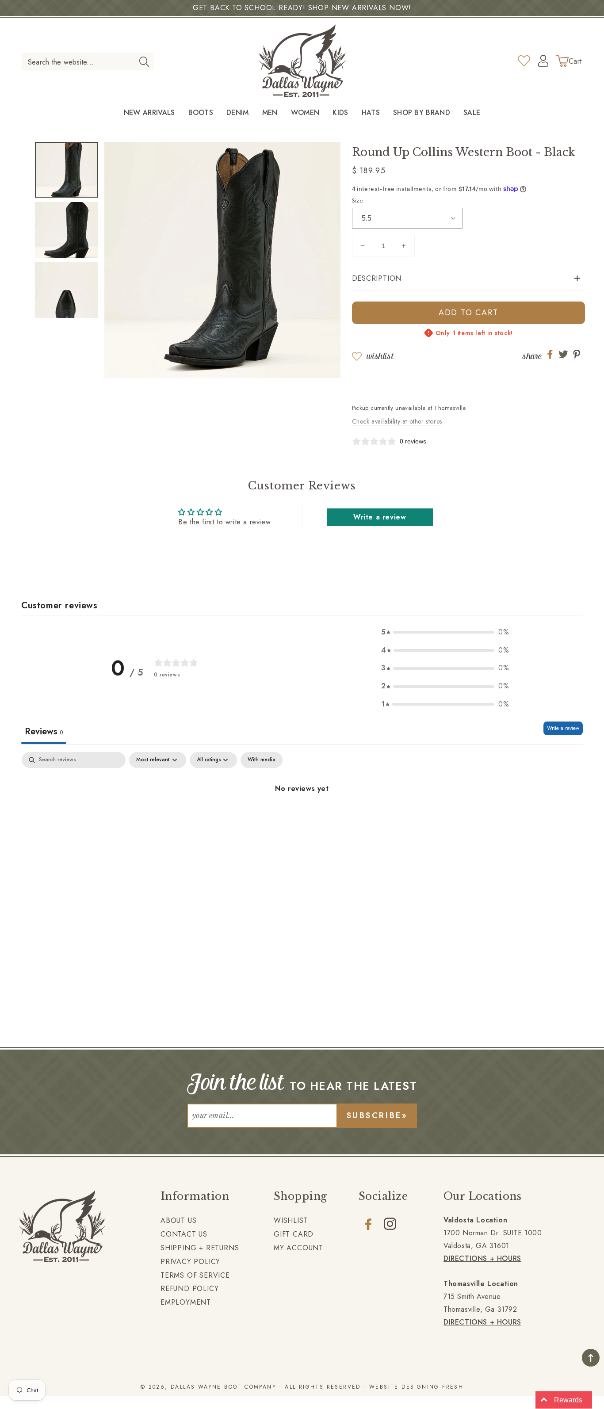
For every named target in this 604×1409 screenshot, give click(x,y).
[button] (468, 278)
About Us (178, 1220)
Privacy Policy (190, 1261)
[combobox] (87, 61)
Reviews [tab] (44, 731)
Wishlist (380, 356)
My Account (298, 1248)
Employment (186, 1302)
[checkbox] (262, 760)
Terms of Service (195, 1275)
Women (305, 113)
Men (270, 113)
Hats (371, 113)
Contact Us (184, 1234)
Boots (201, 113)
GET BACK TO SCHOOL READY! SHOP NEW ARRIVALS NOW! (302, 8)
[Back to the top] (591, 1358)
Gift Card (293, 1234)
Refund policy (189, 1288)
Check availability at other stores (397, 421)
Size (357, 200)
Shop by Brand (421, 113)
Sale (471, 113)
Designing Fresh (432, 1387)
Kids (340, 113)
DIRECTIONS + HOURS (482, 1258)
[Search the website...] (144, 61)
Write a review (379, 517)
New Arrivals (149, 113)
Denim (237, 113)
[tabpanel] (302, 819)
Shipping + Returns (200, 1248)
